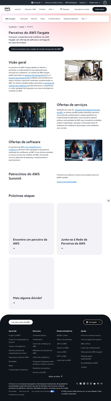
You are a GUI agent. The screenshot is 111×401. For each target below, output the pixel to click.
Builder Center (62, 335)
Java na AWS (61, 352)
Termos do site (24, 391)
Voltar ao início (54, 376)
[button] (30, 9)
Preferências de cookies (16, 394)
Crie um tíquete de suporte (91, 339)
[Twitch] (91, 384)
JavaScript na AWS (64, 360)
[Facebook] (81, 384)
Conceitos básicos (39, 335)
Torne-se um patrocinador (67, 182)
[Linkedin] (84, 384)
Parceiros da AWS (39, 372)
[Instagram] (87, 384)
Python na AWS (63, 348)
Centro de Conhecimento (90, 348)
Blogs (11, 365)
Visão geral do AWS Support (91, 352)
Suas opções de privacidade (41, 391)
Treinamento (37, 339)
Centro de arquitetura (41, 357)
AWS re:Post (85, 344)
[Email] (101, 384)
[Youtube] (94, 384)
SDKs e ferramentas (64, 339)
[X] (77, 384)
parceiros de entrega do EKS (19, 78)
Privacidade (12, 391)
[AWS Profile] (105, 2)
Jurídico (84, 367)
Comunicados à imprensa (18, 370)
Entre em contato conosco (91, 335)
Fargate (21, 27)
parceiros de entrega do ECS (35, 75)
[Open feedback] (109, 201)
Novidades (13, 361)
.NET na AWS (62, 344)
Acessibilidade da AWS (89, 363)
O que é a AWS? (15, 335)
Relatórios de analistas (41, 368)
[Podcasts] (98, 384)
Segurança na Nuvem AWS (19, 357)
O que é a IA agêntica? (17, 346)
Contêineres (13, 27)
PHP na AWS (61, 356)
